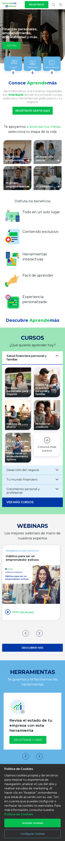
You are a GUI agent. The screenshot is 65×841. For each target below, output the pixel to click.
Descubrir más (32, 647)
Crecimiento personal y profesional (23, 490)
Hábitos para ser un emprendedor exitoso (22, 558)
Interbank (15, 94)
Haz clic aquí (27, 612)
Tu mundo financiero (21, 479)
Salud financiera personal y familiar (26, 357)
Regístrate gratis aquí (32, 110)
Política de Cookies (18, 814)
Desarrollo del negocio (22, 470)
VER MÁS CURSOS (20, 502)
